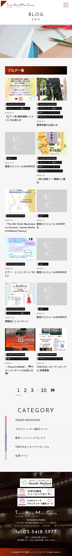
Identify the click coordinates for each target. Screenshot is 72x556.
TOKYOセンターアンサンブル (50, 117)
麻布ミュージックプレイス (49, 113)
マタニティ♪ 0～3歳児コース (18, 108)
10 (44, 390)
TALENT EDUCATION (16, 104)
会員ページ (12, 158)
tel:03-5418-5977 (36, 532)
